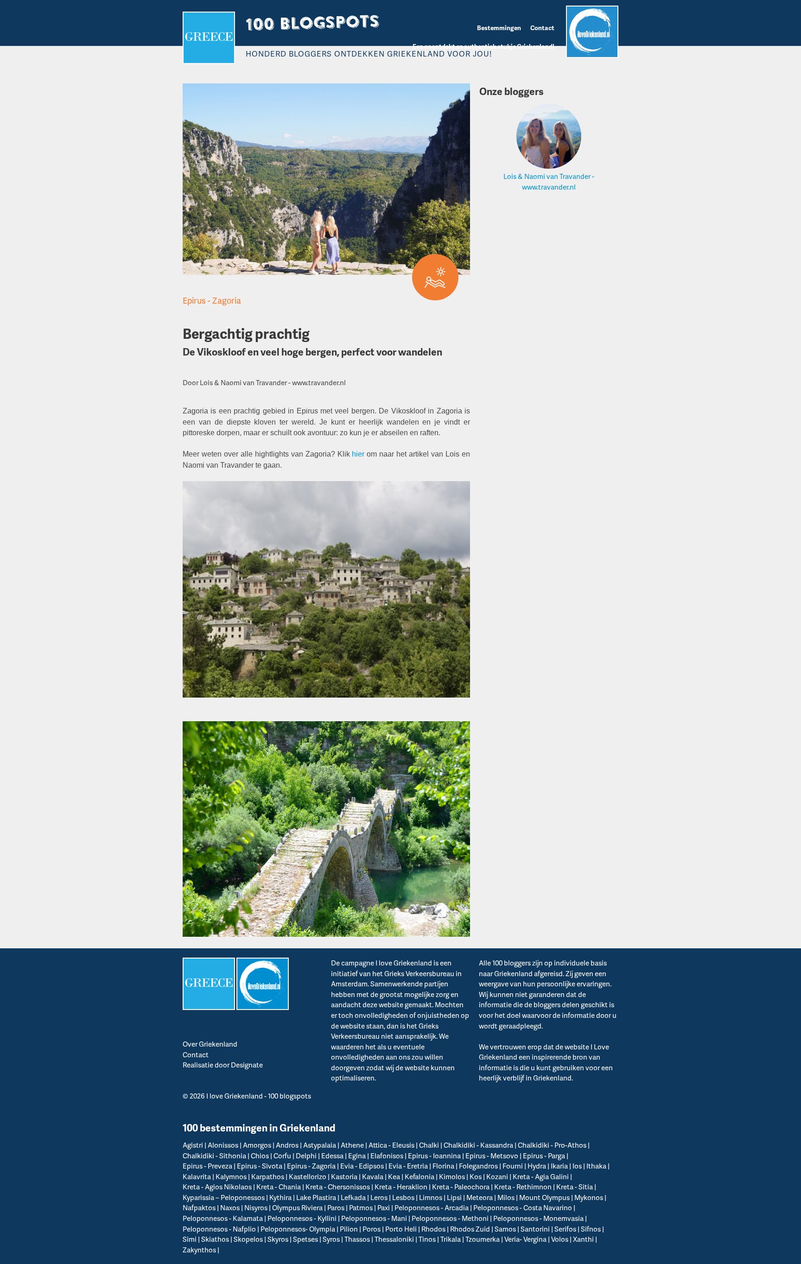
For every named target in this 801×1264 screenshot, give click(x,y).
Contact (542, 27)
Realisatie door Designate (223, 1065)
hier (358, 454)
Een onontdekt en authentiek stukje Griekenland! (483, 46)
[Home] (209, 38)
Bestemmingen (499, 27)
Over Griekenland (210, 1044)
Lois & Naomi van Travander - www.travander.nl (548, 181)
